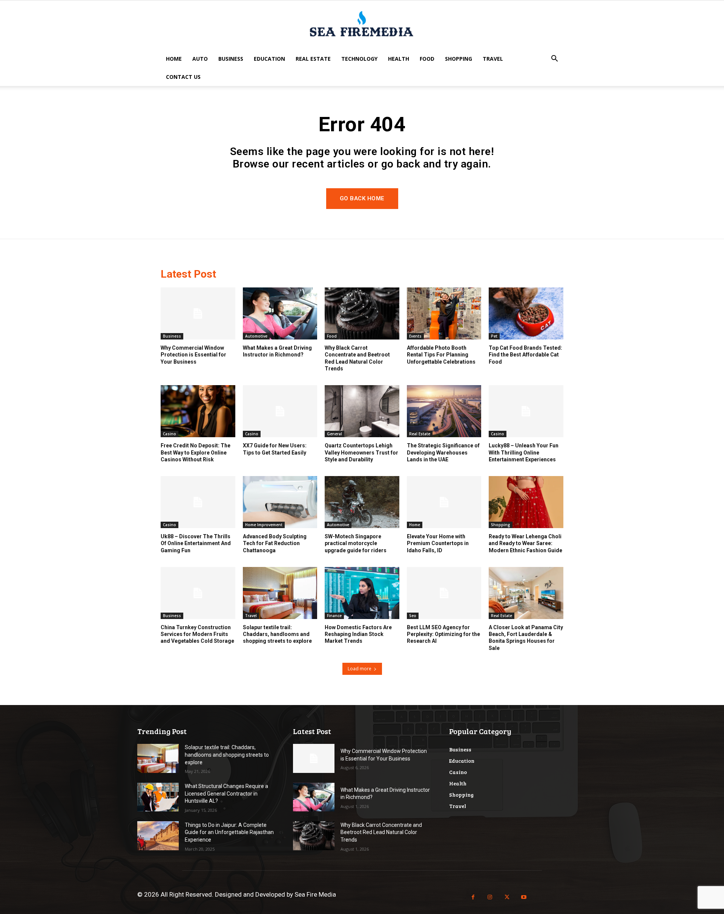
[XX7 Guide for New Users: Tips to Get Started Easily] (280, 411)
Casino (169, 433)
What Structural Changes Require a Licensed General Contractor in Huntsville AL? (226, 793)
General (334, 433)
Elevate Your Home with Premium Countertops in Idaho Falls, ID (438, 543)
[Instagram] (490, 897)
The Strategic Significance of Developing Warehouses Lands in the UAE (443, 452)
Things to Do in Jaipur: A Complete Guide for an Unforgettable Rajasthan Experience (229, 832)
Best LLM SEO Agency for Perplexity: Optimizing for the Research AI (443, 634)
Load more (359, 668)
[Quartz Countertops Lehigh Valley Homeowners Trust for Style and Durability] (362, 411)
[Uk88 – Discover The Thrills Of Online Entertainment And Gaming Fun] (198, 502)
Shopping (458, 58)
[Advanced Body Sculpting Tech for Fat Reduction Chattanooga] (280, 502)
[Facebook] (473, 897)
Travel (493, 58)
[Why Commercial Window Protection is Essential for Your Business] (198, 313)
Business (230, 58)
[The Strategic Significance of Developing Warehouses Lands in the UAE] (444, 411)
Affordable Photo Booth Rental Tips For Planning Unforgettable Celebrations (441, 354)
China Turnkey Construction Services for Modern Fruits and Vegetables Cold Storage (197, 634)
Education (269, 58)
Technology (359, 58)
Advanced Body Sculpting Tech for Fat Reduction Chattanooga (275, 543)
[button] (554, 59)
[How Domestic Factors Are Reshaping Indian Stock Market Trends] (362, 593)
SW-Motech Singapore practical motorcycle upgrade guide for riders (356, 543)
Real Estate (313, 58)
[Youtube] (524, 897)
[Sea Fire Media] (362, 25)
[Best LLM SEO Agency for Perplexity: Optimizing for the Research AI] (444, 593)
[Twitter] (507, 897)
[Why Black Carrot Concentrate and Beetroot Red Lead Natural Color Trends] (362, 313)
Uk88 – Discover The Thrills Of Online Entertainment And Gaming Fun (196, 543)
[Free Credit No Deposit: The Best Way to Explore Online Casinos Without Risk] (198, 411)
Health (398, 58)
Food (427, 58)
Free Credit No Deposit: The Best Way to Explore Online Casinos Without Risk (195, 452)
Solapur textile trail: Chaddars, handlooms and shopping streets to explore (277, 634)
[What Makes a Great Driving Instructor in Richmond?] (280, 313)
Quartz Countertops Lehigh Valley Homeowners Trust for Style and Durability (361, 452)
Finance (334, 615)
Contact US (183, 76)
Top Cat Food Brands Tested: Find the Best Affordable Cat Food (525, 354)
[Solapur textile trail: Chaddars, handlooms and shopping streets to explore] (280, 593)
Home (174, 58)
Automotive (256, 336)
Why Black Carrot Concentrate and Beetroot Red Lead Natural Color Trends (381, 832)
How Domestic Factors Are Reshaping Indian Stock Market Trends (358, 634)
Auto (200, 58)
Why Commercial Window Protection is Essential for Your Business (193, 354)
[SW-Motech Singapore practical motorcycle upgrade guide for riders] (362, 502)
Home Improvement (263, 524)
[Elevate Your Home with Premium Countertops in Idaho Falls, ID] (444, 502)
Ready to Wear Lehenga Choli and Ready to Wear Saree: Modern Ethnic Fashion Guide (525, 543)
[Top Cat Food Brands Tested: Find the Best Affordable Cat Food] (526, 313)
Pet (494, 336)
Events (415, 336)
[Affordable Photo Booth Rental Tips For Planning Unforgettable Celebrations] (444, 313)
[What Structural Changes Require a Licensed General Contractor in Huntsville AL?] (158, 797)
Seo (412, 615)
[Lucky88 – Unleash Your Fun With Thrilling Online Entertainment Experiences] (526, 411)
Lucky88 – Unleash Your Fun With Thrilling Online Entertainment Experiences (523, 452)
